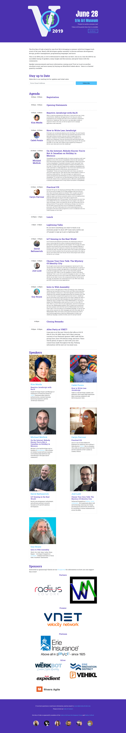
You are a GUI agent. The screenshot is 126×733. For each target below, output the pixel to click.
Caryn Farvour (78, 437)
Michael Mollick (39, 437)
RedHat (88, 501)
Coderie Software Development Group (71, 715)
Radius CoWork (89, 715)
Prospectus (61, 569)
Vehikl (82, 446)
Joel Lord (76, 494)
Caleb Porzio (77, 385)
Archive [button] (92, 31)
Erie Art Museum (86, 20)
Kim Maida (36, 384)
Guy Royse (36, 546)
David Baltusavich (40, 494)
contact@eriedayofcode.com (82, 706)
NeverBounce (41, 450)
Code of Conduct (68, 709)
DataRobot (34, 555)
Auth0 (32, 395)
